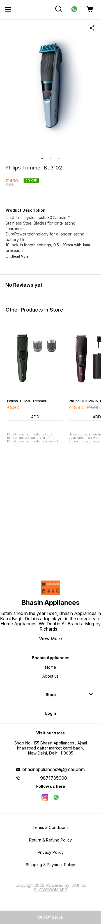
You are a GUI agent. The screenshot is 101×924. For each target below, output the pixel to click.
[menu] (8, 9)
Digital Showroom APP (60, 887)
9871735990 (53, 778)
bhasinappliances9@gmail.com (53, 769)
